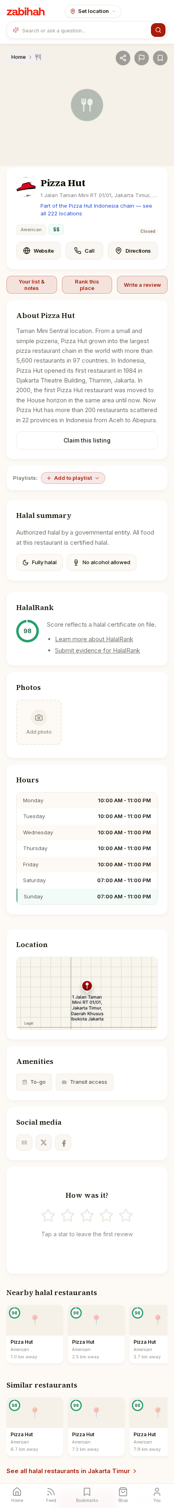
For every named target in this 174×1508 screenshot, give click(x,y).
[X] (44, 1142)
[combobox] (85, 30)
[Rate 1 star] (48, 1215)
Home (18, 57)
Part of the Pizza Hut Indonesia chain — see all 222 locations (96, 209)
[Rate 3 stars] (87, 1215)
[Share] (123, 58)
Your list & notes (32, 284)
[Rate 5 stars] (126, 1215)
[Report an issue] (141, 58)
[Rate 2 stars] (67, 1215)
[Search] (158, 30)
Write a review (142, 284)
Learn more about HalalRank (94, 639)
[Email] (24, 1142)
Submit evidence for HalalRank (97, 650)
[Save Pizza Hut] (160, 58)
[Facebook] (63, 1142)
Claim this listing (87, 440)
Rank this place (87, 284)
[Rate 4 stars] (106, 1215)
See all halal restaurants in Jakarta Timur (68, 1471)
